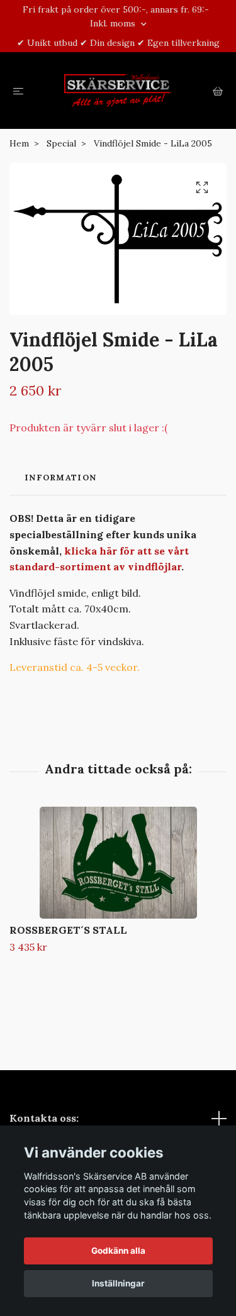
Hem (19, 143)
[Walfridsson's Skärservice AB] (118, 90)
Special (61, 143)
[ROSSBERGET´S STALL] (118, 863)
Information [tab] (60, 477)
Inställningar (118, 1283)
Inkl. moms (114, 23)
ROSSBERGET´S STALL (68, 930)
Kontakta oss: (44, 1118)
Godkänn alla (118, 1251)
